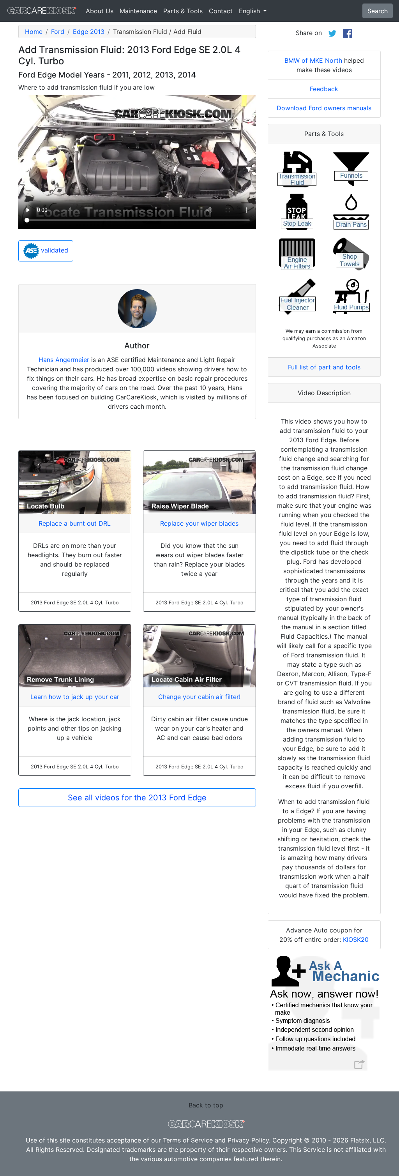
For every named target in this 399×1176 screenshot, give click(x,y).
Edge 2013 (88, 31)
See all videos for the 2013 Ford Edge (137, 797)
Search (377, 11)
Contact (221, 11)
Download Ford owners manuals (324, 108)
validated (53, 250)
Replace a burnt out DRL (75, 523)
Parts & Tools (183, 11)
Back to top (206, 1105)
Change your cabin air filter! (199, 697)
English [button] (250, 11)
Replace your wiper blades (199, 523)
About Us (99, 11)
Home (33, 31)
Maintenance (138, 11)
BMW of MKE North (313, 60)
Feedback (324, 89)
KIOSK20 (356, 939)
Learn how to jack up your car (74, 697)
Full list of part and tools (324, 367)
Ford (57, 31)
